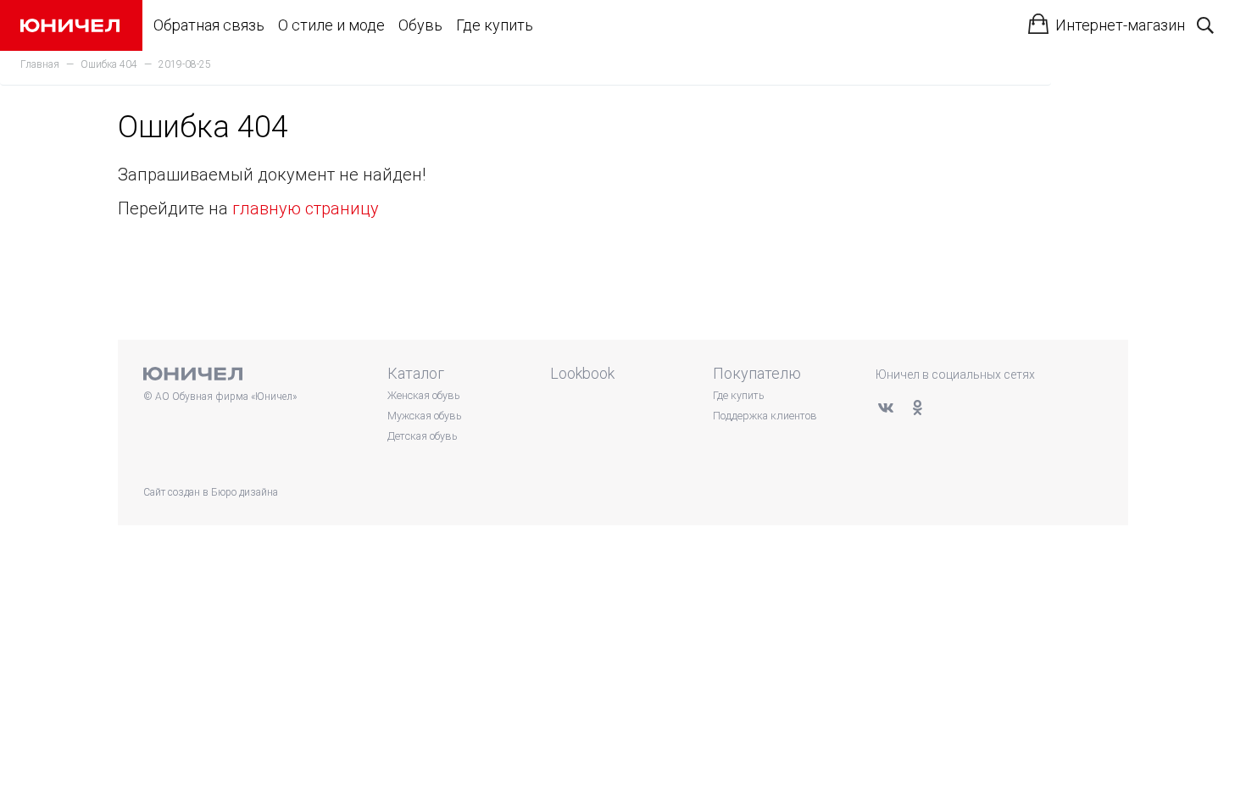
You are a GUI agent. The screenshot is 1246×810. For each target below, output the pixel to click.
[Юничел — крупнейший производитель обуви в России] (70, 25)
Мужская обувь (424, 415)
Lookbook (582, 373)
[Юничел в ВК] (886, 407)
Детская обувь (422, 436)
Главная (39, 64)
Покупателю (757, 373)
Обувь (420, 25)
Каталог (415, 373)
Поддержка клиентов (765, 415)
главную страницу (305, 208)
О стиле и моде (331, 25)
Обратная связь (208, 25)
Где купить (494, 25)
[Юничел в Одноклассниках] (917, 407)
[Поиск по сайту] (1205, 25)
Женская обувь (423, 395)
